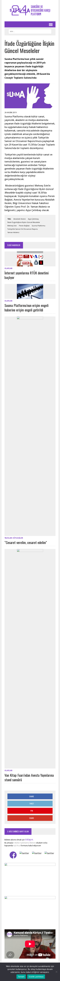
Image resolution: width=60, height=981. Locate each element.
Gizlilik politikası (36, 976)
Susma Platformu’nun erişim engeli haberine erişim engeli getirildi (26, 307)
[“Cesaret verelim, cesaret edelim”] (30, 534)
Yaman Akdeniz (13, 232)
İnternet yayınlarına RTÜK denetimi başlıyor (27, 275)
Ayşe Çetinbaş (33, 219)
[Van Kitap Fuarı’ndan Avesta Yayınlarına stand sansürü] (30, 766)
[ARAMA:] (30, 31)
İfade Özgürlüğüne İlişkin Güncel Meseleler (23, 222)
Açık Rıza (16, 846)
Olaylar (8, 268)
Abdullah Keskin (19, 219)
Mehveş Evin (12, 226)
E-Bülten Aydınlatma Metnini (24, 843)
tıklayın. (29, 839)
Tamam (21, 976)
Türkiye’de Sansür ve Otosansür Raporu (22, 229)
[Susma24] (30, 10)
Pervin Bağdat (24, 226)
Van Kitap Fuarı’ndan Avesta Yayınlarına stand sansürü (29, 777)
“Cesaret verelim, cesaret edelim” (26, 542)
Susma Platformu (38, 226)
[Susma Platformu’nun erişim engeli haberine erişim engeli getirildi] (30, 296)
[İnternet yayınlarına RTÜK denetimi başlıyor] (30, 264)
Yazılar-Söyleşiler (14, 538)
